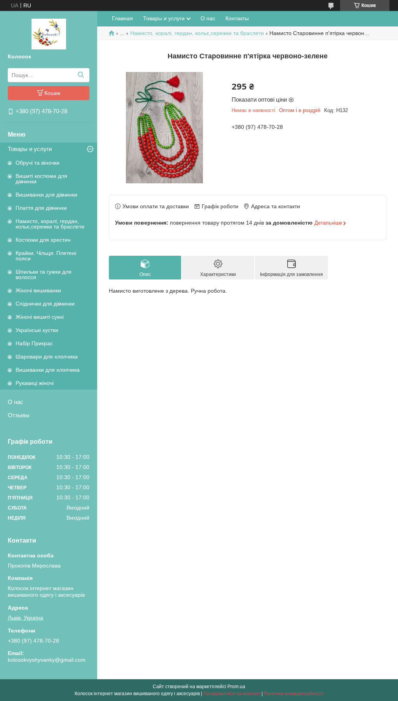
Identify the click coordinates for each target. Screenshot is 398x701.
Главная (122, 18)
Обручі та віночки (37, 163)
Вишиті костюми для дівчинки (41, 178)
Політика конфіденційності (293, 693)
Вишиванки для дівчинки (46, 195)
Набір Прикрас (34, 343)
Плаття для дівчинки (41, 208)
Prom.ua (236, 686)
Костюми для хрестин (43, 240)
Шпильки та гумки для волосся (44, 274)
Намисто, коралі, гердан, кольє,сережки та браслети (50, 224)
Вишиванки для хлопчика (48, 370)
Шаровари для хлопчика (47, 356)
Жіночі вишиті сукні (40, 317)
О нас (15, 402)
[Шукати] (80, 75)
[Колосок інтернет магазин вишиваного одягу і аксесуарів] (48, 33)
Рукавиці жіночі (35, 383)
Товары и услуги (30, 149)
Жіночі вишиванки (38, 290)
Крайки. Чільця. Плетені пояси (46, 256)
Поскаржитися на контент (231, 693)
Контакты (237, 18)
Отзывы (19, 415)
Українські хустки (37, 330)
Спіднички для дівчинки (45, 303)
